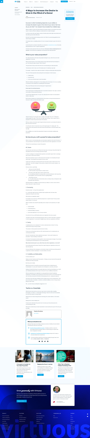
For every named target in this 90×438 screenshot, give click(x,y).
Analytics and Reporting (6, 417)
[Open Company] (53, 1)
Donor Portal (4, 421)
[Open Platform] (32, 1)
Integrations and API (22, 419)
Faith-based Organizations (40, 415)
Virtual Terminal (4, 423)
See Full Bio (36, 313)
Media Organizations (39, 417)
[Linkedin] (87, 413)
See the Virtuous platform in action (37, 328)
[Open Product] (27, 1)
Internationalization (5, 425)
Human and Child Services (40, 423)
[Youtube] (87, 415)
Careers (71, 417)
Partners (71, 419)
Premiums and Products (6, 419)
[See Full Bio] (38, 313)
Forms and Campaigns (5, 415)
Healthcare (38, 421)
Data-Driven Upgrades (5, 428)
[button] (39, 341)
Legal (71, 425)
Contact (71, 423)
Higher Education (39, 419)
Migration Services (22, 421)
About (71, 415)
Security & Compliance (22, 417)
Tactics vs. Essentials (17, 14)
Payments (20, 415)
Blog (54, 415)
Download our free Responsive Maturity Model (40, 333)
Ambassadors (72, 421)
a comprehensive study (52, 44)
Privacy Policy (72, 428)
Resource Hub (55, 417)
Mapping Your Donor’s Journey (44, 364)
